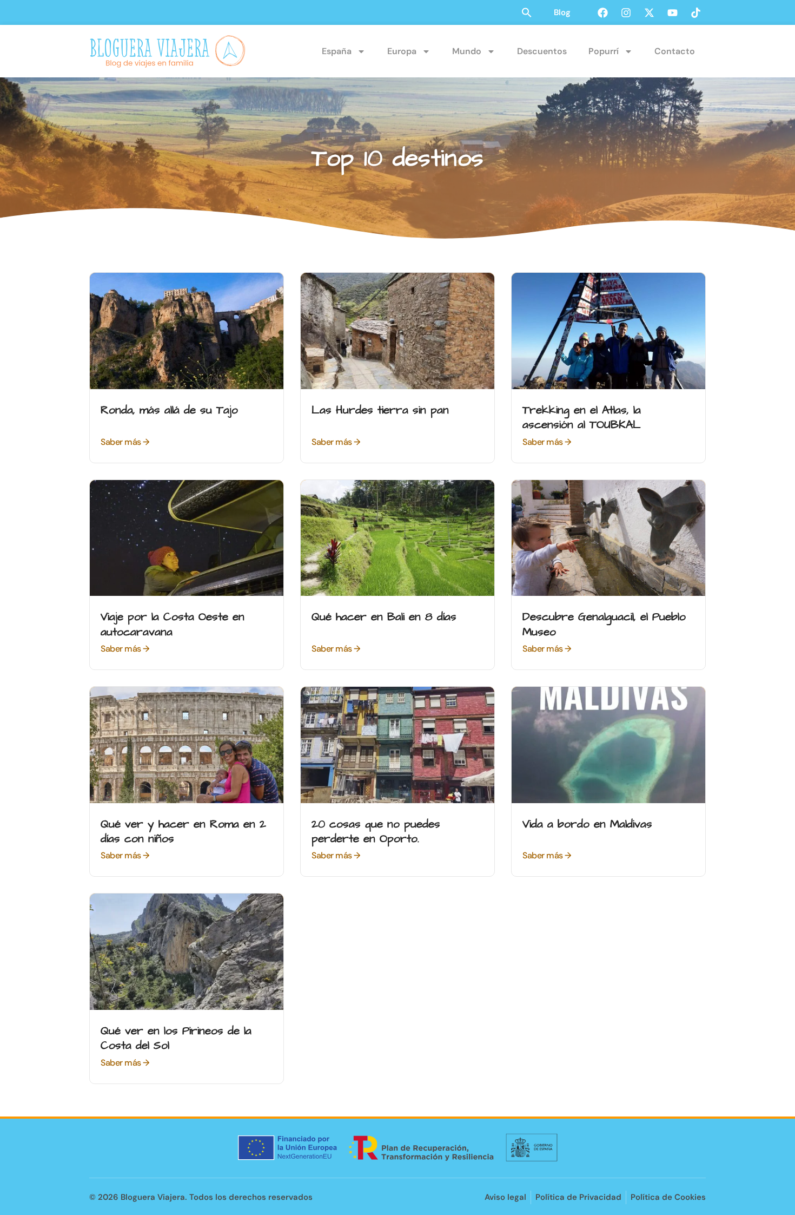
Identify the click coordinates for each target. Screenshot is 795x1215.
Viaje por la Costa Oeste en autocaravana (172, 624)
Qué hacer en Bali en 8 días (384, 617)
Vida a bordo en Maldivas (587, 824)
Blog (562, 12)
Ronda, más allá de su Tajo (169, 410)
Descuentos (542, 51)
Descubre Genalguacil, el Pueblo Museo (604, 624)
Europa (401, 51)
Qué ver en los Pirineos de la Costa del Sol (176, 1038)
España (337, 51)
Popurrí (603, 51)
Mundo (466, 51)
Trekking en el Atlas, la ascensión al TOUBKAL (581, 417)
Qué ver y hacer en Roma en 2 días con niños (183, 831)
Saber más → (125, 442)
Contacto (674, 51)
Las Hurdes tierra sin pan (380, 410)
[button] (527, 12)
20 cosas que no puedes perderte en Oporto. (376, 831)
